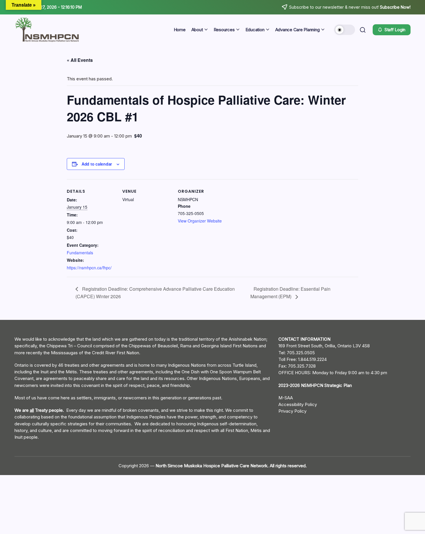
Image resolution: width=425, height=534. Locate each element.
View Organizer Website (200, 221)
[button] (344, 30)
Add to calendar (97, 164)
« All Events (80, 60)
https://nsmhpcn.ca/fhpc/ (89, 267)
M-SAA (285, 397)
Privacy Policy (292, 411)
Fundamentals (80, 252)
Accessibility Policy (297, 404)
